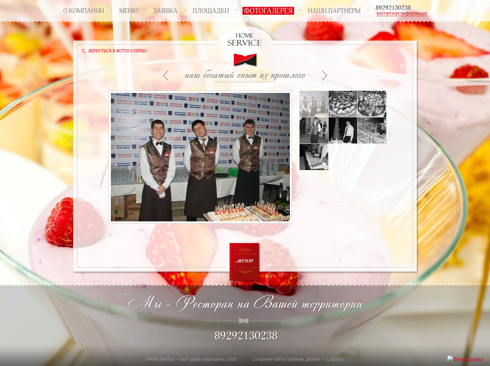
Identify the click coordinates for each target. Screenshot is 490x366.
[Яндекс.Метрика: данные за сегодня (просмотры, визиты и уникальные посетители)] (465, 359)
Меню (128, 10)
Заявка (165, 10)
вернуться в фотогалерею (118, 50)
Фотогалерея (268, 11)
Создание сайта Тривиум (277, 359)
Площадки (211, 10)
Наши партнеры (334, 10)
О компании (83, 10)
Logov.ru (335, 359)
